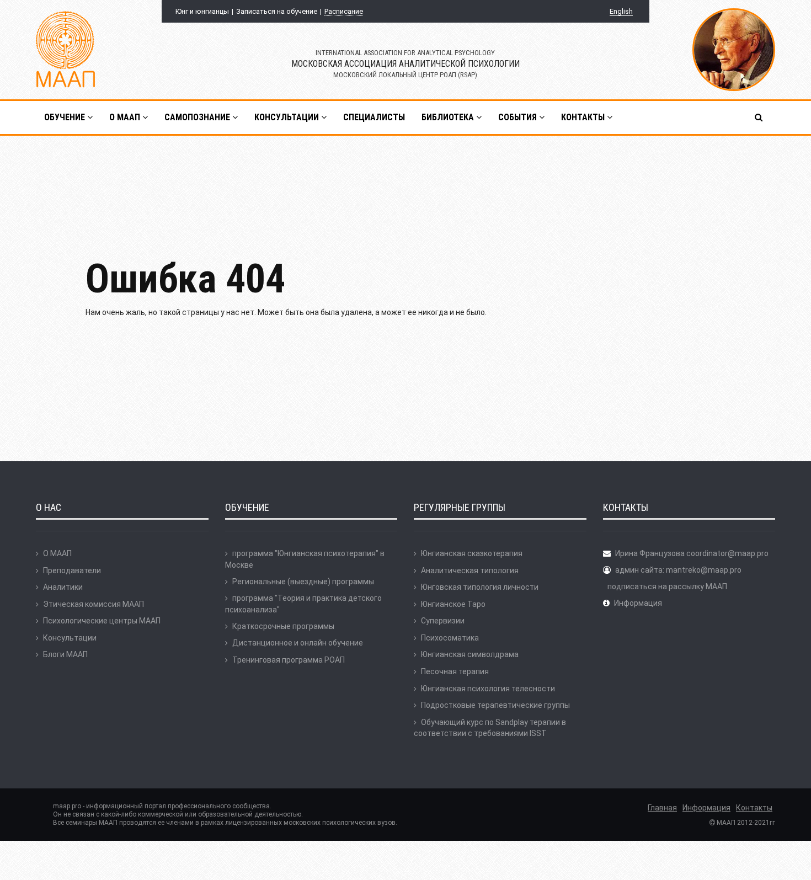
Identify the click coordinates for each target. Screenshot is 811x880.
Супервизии (443, 620)
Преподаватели (72, 570)
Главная (662, 807)
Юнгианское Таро (453, 604)
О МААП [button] (125, 117)
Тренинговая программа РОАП (288, 659)
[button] (759, 117)
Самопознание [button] (198, 117)
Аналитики (63, 587)
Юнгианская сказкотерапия (471, 553)
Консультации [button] (287, 117)
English (621, 11)
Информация (638, 603)
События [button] (518, 117)
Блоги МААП (65, 654)
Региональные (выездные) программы (303, 581)
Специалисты (374, 117)
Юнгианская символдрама (470, 654)
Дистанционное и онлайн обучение (297, 642)
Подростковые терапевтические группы (495, 705)
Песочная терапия (455, 671)
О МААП (57, 553)
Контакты (754, 807)
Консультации (70, 637)
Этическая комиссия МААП (93, 604)
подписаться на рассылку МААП (667, 586)
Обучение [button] (65, 117)
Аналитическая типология (470, 570)
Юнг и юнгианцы (202, 11)
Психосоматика (450, 637)
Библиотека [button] (448, 117)
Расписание (343, 11)
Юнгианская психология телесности (488, 688)
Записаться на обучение (276, 11)
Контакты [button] (584, 117)
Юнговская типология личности (479, 587)
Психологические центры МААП (102, 620)
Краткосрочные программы (283, 626)
